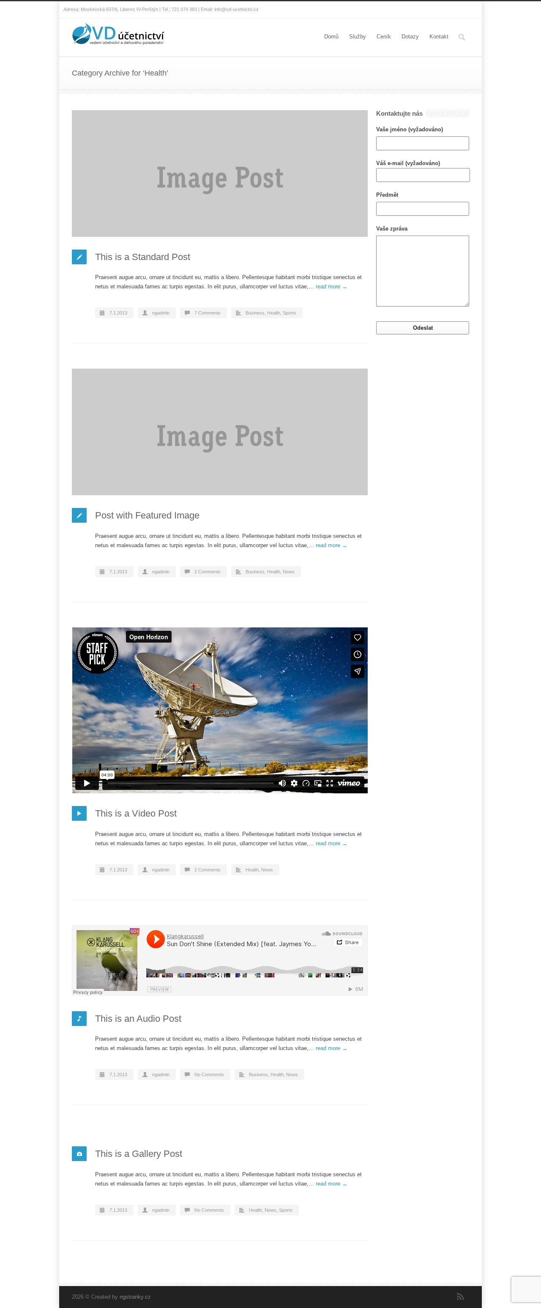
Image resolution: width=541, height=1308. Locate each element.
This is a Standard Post (142, 257)
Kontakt (438, 36)
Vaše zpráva (391, 228)
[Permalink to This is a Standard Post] (220, 173)
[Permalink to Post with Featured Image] (220, 432)
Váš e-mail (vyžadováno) (408, 163)
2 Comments (207, 571)
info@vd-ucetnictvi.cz (236, 9)
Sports (289, 312)
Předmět (387, 195)
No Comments (209, 1074)
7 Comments (207, 312)
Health (273, 312)
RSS (460, 1296)
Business (255, 312)
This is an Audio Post (138, 1018)
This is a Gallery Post (138, 1153)
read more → (331, 286)
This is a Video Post (136, 813)
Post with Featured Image (147, 515)
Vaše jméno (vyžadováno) (409, 129)
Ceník (384, 36)
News (289, 571)
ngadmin (160, 312)
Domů (331, 36)
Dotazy (410, 36)
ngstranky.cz (135, 1297)
